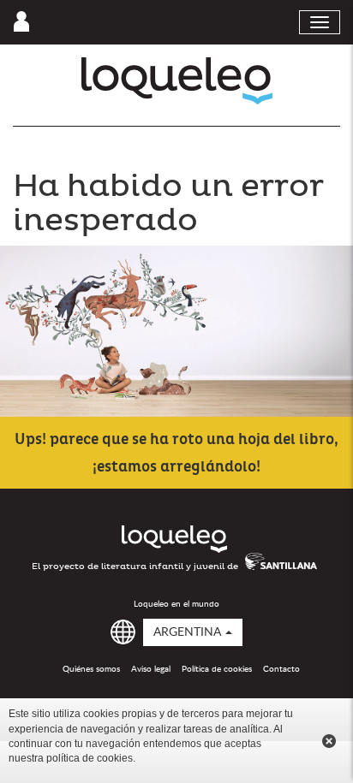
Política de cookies (217, 669)
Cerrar (329, 741)
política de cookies (89, 758)
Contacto (281, 669)
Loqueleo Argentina (176, 80)
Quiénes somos (91, 669)
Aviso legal (151, 669)
